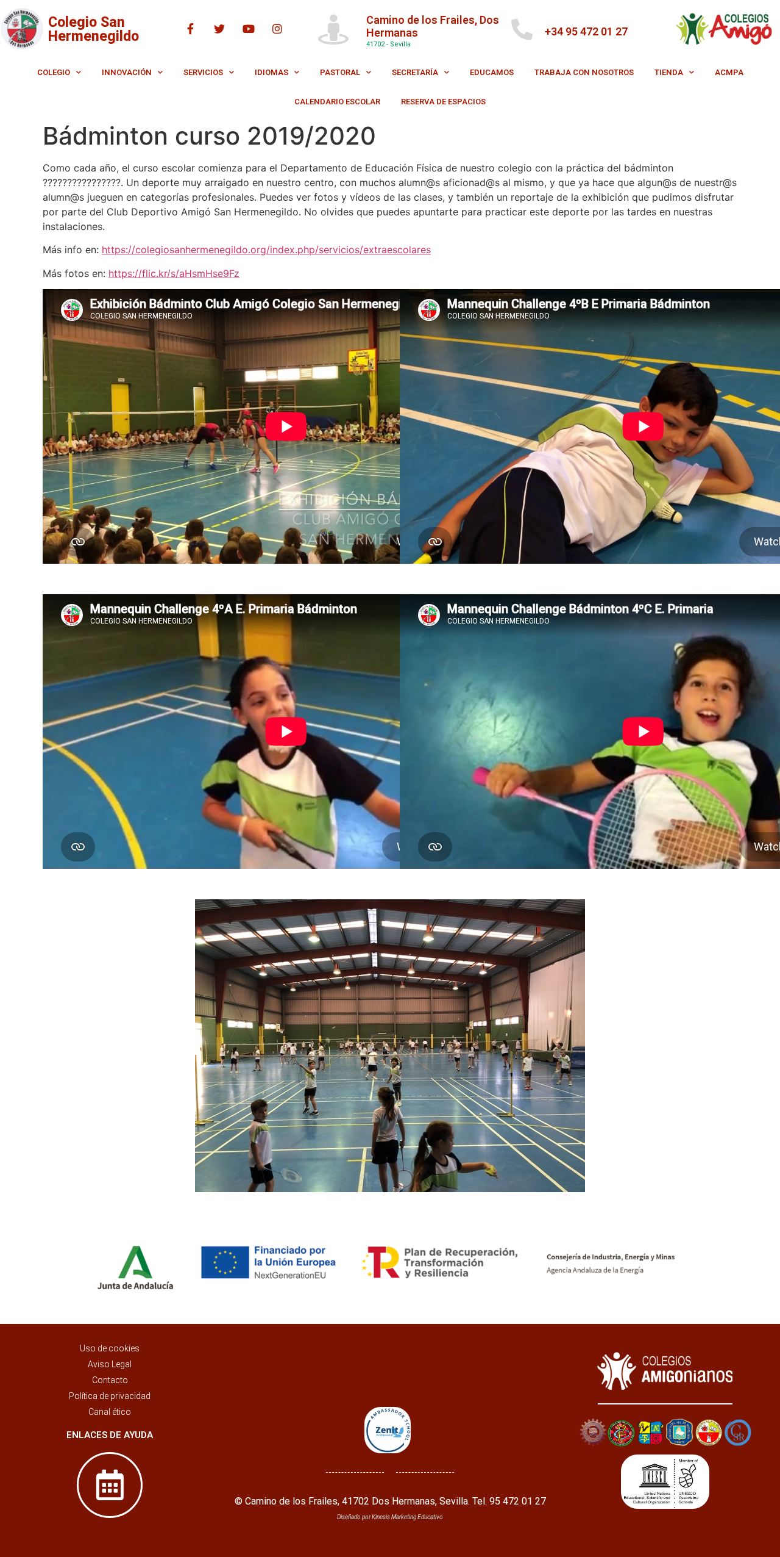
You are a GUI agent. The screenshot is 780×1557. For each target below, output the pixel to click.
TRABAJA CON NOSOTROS (584, 72)
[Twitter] (219, 28)
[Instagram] (277, 28)
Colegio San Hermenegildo (93, 29)
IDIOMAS (271, 72)
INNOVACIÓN (127, 72)
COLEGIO (53, 72)
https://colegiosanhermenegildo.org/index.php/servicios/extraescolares (266, 249)
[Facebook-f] (190, 28)
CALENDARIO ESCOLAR (337, 101)
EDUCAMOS (492, 72)
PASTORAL (340, 72)
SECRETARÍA (415, 72)
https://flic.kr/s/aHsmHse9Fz (173, 273)
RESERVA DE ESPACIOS (443, 101)
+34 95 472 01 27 (586, 31)
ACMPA (729, 72)
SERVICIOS (203, 72)
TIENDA (668, 72)
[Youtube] (248, 28)
